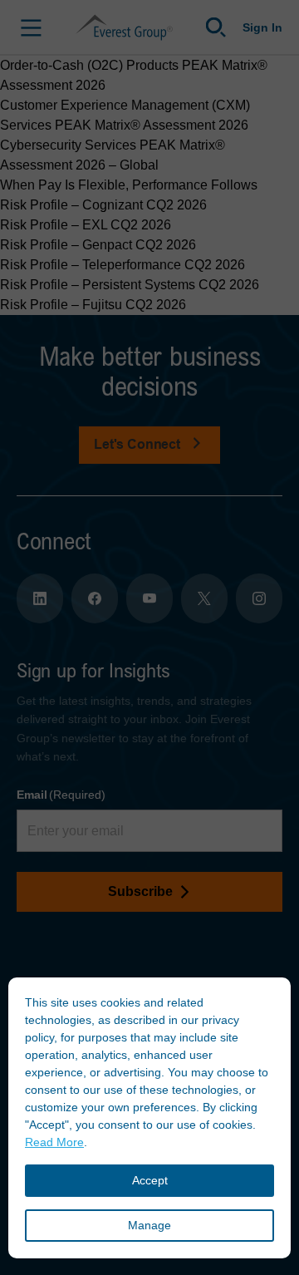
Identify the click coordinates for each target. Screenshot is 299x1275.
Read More (54, 1142)
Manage (149, 1225)
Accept (150, 1180)
